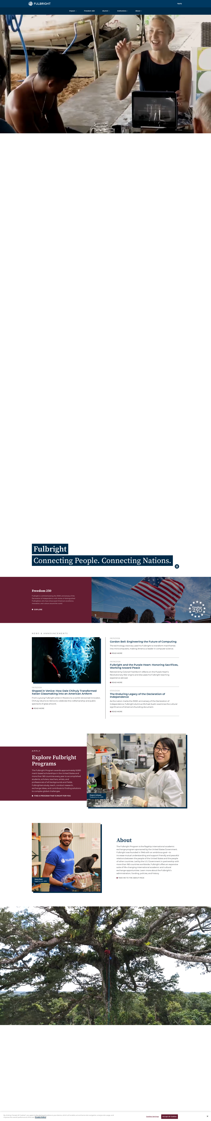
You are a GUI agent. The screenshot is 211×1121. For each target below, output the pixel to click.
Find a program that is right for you (52, 796)
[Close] (207, 1116)
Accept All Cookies (169, 1116)
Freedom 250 (89, 11)
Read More (39, 708)
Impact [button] (72, 11)
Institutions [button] (121, 11)
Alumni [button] (105, 11)
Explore (38, 610)
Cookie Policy (40, 1117)
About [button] (137, 11)
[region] (105, 1116)
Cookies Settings (152, 1116)
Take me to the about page (131, 878)
